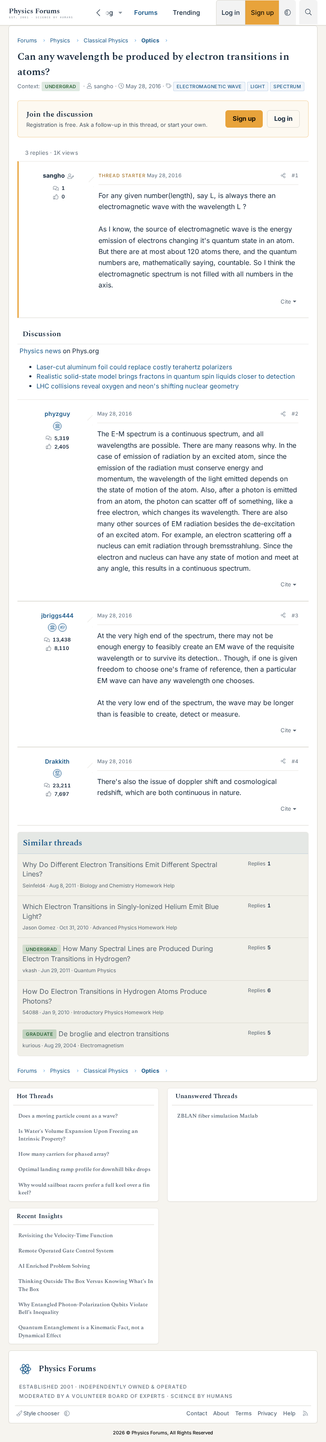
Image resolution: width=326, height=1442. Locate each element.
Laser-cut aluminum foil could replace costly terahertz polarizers (134, 367)
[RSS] (305, 1413)
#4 (295, 761)
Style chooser (41, 1413)
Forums (145, 12)
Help (289, 1413)
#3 (295, 615)
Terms (243, 1413)
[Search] (308, 12)
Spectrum (287, 86)
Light (257, 86)
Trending (186, 12)
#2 (295, 413)
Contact (196, 1413)
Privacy (267, 1413)
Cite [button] (286, 301)
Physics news (40, 351)
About (221, 1413)
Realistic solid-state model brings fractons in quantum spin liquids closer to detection (166, 376)
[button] (120, 12)
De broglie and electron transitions (114, 1033)
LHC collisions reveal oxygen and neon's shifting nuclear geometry (138, 386)
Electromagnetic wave (209, 86)
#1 (295, 175)
